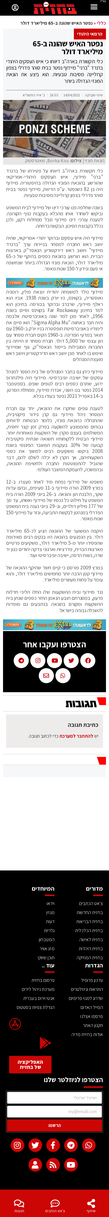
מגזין (50, 912)
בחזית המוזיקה (90, 957)
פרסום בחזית (42, 980)
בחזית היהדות (91, 948)
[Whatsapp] (89, 1145)
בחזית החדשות (90, 912)
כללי (101, 23)
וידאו (50, 903)
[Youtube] (71, 1165)
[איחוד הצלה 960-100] (54, 286)
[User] (35, 1165)
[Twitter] (35, 1145)
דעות (50, 921)
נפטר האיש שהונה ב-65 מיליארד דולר (68, 47)
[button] (94, 7)
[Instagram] (17, 1145)
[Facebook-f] (53, 1145)
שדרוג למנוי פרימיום (86, 998)
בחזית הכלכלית (89, 930)
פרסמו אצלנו (91, 1016)
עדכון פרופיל (92, 980)
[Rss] (53, 1165)
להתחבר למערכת (76, 736)
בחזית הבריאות (89, 921)
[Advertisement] (54, 825)
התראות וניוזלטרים (87, 989)
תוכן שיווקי (46, 957)
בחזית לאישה (91, 939)
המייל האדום (92, 1007)
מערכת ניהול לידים (38, 989)
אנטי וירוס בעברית (38, 998)
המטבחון (46, 939)
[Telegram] (71, 1145)
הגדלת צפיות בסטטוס (35, 1007)
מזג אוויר (47, 948)
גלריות (49, 930)
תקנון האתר (93, 1025)
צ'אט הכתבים (55, 1210)
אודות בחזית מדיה (87, 1034)
